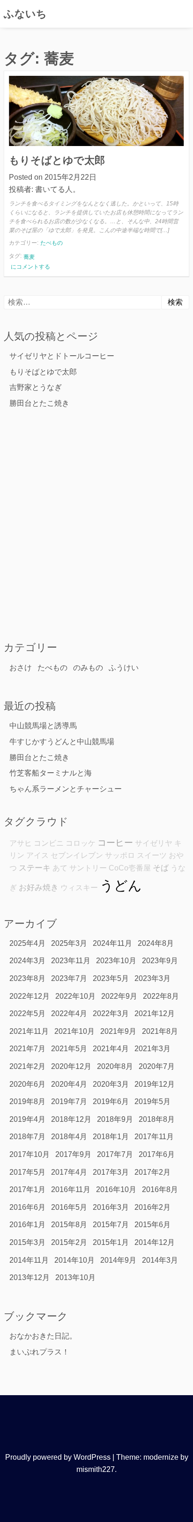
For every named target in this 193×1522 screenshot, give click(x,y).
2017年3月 (111, 1172)
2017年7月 (115, 1154)
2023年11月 (70, 961)
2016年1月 (27, 1225)
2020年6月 (27, 1084)
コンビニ (49, 843)
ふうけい (124, 668)
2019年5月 (152, 1101)
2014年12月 (154, 1242)
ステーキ (35, 867)
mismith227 (95, 1469)
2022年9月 (119, 996)
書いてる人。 (57, 189)
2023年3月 (152, 978)
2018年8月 (157, 1119)
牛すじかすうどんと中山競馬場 (61, 742)
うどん (121, 885)
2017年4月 (69, 1172)
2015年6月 (152, 1225)
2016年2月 (152, 1207)
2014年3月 (160, 1260)
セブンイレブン (77, 855)
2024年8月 (156, 943)
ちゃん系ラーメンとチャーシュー (65, 789)
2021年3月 (152, 1049)
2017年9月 (73, 1154)
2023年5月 (111, 978)
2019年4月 (27, 1119)
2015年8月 (69, 1225)
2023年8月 (27, 978)
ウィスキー (79, 888)
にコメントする (30, 267)
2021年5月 (69, 1049)
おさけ (20, 668)
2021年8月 (160, 1031)
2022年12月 (29, 996)
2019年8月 (27, 1101)
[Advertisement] (96, 524)
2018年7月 (27, 1137)
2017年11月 (154, 1137)
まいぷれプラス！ (39, 1352)
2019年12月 (154, 1084)
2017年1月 (27, 1189)
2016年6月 (27, 1207)
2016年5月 (69, 1207)
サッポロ (120, 855)
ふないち (25, 14)
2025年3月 (69, 943)
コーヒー (115, 843)
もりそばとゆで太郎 (57, 160)
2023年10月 (116, 961)
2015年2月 (69, 1242)
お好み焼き (39, 887)
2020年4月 (69, 1084)
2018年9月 (115, 1119)
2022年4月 (69, 1013)
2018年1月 (111, 1137)
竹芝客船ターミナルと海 (50, 773)
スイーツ (152, 855)
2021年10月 (74, 1031)
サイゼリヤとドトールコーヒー (61, 356)
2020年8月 (115, 1066)
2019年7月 (69, 1101)
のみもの (88, 668)
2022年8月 (161, 996)
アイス (37, 855)
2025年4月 (27, 943)
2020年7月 (157, 1066)
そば (161, 867)
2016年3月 (111, 1207)
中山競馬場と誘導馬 (43, 726)
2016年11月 (70, 1189)
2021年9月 (118, 1031)
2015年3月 (27, 1242)
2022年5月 (27, 1013)
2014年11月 (29, 1260)
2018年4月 (69, 1137)
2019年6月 (111, 1101)
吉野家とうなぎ (35, 387)
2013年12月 (29, 1277)
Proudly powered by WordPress (58, 1457)
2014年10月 (74, 1260)
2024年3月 (27, 961)
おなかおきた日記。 (43, 1336)
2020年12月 (71, 1066)
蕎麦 (29, 257)
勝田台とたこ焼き (39, 403)
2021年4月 (111, 1049)
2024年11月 (112, 943)
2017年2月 (152, 1172)
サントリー (88, 868)
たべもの (51, 243)
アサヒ (20, 843)
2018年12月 (71, 1119)
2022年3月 (111, 1013)
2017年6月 (157, 1154)
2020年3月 (111, 1084)
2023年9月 (160, 961)
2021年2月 (27, 1066)
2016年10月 (116, 1189)
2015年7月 (111, 1225)
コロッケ (81, 843)
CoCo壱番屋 (130, 868)
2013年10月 (75, 1277)
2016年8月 (160, 1189)
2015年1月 (111, 1242)
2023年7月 (69, 978)
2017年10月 (29, 1154)
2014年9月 (118, 1260)
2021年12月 (154, 1013)
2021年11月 (29, 1031)
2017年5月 (27, 1172)
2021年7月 (27, 1049)
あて (59, 868)
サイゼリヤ (153, 843)
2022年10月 (75, 996)
